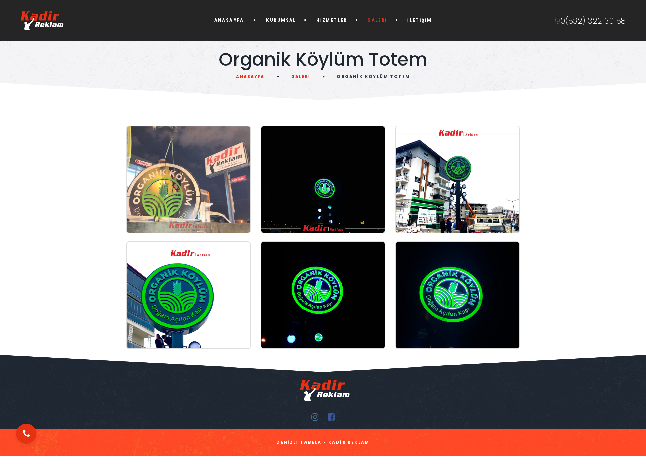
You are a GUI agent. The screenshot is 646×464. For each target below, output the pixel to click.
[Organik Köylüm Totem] (188, 179)
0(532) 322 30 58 (588, 21)
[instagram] (315, 417)
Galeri (377, 20)
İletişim (419, 20)
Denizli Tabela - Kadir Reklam (323, 442)
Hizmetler (331, 20)
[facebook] (331, 417)
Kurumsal (281, 20)
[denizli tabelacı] (66, 20)
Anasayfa (230, 20)
